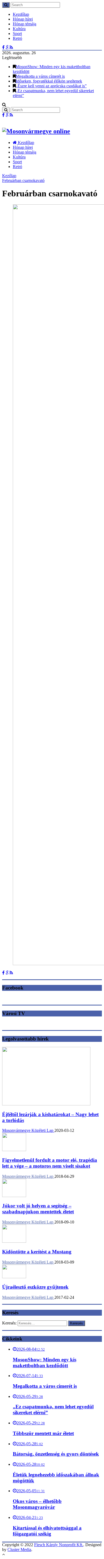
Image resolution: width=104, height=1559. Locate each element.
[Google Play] (7, 47)
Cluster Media (19, 1549)
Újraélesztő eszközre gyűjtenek (35, 1287)
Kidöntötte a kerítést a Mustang (36, 1251)
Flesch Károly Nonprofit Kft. (58, 1544)
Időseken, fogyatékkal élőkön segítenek (49, 81)
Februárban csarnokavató (23, 180)
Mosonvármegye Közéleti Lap (28, 1130)
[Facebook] (3, 47)
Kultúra (19, 28)
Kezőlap (9, 175)
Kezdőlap (21, 14)
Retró (17, 38)
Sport (17, 33)
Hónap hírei (23, 19)
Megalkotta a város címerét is (40, 76)
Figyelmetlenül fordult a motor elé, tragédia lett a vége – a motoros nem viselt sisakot (49, 1163)
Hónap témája (24, 24)
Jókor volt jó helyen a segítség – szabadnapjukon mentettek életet (38, 1208)
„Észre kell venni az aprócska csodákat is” (51, 86)
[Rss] (11, 47)
